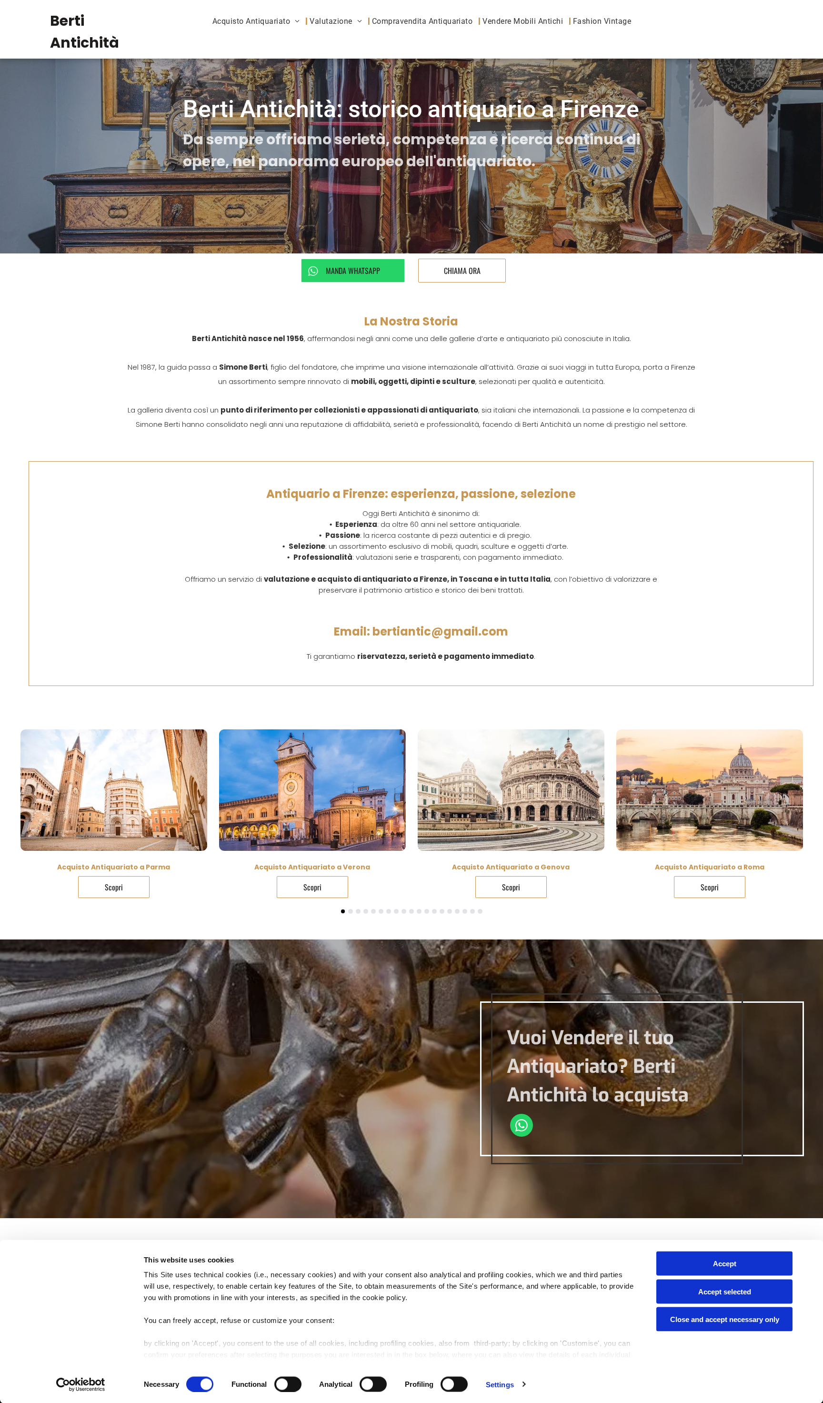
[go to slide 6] (381, 911)
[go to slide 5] (373, 911)
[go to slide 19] (480, 911)
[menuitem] (259, 21)
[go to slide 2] (350, 911)
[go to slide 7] (389, 911)
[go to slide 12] (427, 911)
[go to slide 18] (472, 911)
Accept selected (724, 1291)
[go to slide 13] (434, 911)
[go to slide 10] (411, 911)
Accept (724, 1264)
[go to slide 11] (419, 911)
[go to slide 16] (457, 911)
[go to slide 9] (404, 911)
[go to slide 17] (465, 911)
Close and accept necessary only (724, 1319)
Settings (500, 1384)
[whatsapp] (521, 1126)
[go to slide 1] (343, 911)
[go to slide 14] (442, 911)
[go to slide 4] (366, 911)
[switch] (287, 1384)
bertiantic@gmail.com (440, 631)
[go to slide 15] (450, 911)
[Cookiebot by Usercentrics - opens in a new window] (80, 1384)
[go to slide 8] (396, 911)
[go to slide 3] (358, 911)
